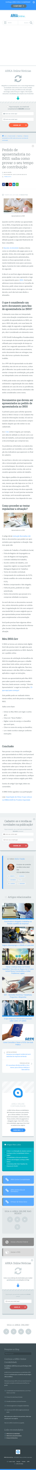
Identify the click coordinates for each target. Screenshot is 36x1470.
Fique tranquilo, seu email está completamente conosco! (19, 108)
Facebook (21, 876)
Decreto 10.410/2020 (11, 248)
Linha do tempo (19, 1463)
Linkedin (12, 883)
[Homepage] (18, 15)
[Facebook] (10, 1219)
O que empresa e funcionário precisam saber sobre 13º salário (18, 1020)
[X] (17, 1227)
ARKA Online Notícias (8, 1457)
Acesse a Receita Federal (19, 1242)
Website (12, 876)
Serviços (18, 1461)
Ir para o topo (12, 1461)
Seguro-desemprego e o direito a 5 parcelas (18, 945)
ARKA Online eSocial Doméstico (18, 1190)
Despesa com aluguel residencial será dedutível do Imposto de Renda (18, 1054)
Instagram (13, 879)
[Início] (18, 1452)
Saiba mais (17, 1130)
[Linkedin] (25, 1219)
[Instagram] (17, 1219)
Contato (23, 1461)
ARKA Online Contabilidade (20, 1179)
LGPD (28, 1461)
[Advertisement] (18, 47)
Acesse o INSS (15, 1252)
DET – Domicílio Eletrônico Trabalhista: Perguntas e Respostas (18, 996)
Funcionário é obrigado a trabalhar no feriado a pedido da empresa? (18, 922)
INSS (21, 280)
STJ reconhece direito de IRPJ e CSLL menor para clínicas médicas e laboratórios (18, 1066)
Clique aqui (17, 6)
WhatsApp (22, 883)
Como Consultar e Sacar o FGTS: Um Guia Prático (18, 1043)
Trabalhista (7, 176)
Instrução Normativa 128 (21, 536)
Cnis (7, 432)
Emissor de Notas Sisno (19, 1202)
